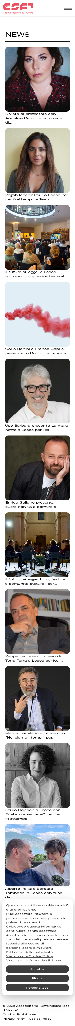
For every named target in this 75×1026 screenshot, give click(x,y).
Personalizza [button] (37, 987)
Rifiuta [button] (37, 978)
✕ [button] (67, 904)
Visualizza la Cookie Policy (29, 956)
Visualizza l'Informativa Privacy (33, 960)
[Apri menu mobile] (68, 8)
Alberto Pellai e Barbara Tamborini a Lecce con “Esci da (34, 893)
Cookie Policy (40, 1018)
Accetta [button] (37, 969)
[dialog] (37, 947)
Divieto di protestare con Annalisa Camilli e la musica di (33, 118)
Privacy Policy (14, 1018)
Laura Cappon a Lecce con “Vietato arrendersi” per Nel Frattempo (33, 814)
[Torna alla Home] (18, 8)
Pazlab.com (26, 1014)
